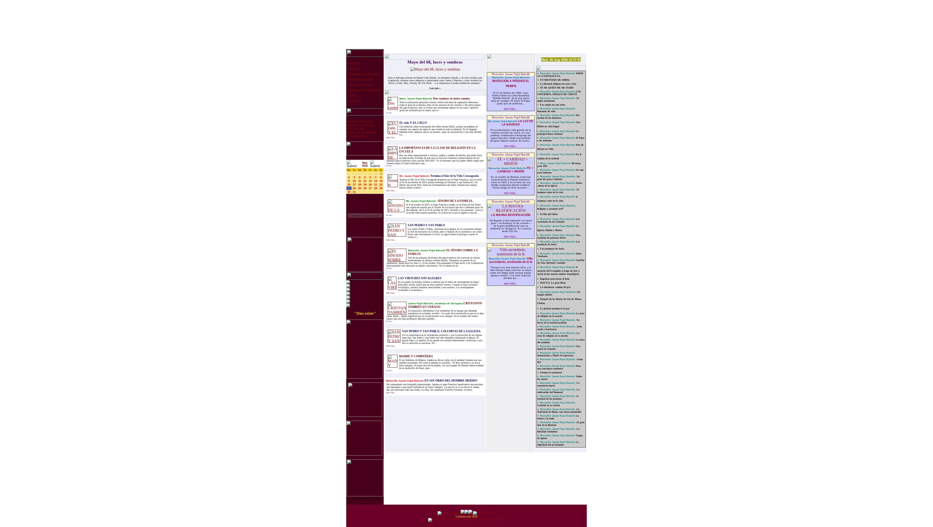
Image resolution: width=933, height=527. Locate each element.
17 (354, 184)
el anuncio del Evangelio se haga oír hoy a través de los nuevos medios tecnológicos (558, 270)
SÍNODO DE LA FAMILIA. (455, 201)
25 (359, 188)
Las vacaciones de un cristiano (558, 220)
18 (359, 184)
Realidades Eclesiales (363, 74)
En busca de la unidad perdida (558, 321)
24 (354, 188)
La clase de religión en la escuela (558, 334)
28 (375, 188)
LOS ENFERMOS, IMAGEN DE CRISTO (559, 93)
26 (364, 188)
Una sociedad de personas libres (558, 236)
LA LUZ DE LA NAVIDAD (517, 122)
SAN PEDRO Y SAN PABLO (426, 225)
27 (370, 188)
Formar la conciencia (550, 372)
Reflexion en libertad (362, 132)
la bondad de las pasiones (558, 397)
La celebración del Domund (558, 390)
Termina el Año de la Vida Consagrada (454, 176)
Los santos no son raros (552, 104)
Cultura (352, 95)
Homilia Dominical (360, 121)
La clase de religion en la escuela (560, 314)
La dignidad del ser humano (558, 443)
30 (348, 191)
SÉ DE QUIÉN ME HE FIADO (556, 87)
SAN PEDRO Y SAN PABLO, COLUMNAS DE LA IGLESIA (441, 331)
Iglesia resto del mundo (363, 90)
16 (348, 184)
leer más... (511, 109)
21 (375, 184)
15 (381, 180)
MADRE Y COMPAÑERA (416, 356)
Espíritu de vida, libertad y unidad (561, 261)
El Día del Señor (548, 214)
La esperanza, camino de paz (554, 287)
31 (354, 191)
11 (359, 180)
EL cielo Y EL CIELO (413, 123)
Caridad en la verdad (548, 405)
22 (381, 184)
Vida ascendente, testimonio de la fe (511, 260)
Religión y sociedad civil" (550, 208)
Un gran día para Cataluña (558, 177)
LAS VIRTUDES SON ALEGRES (419, 278)
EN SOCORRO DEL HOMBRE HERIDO (450, 380)
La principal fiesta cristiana (558, 132)
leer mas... (389, 113)
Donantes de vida (546, 111)
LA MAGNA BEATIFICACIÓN (510, 215)
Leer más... (435, 88)
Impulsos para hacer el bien (554, 278)
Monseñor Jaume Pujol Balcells (511, 74)
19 (364, 184)
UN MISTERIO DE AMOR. (554, 80)
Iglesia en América (360, 85)
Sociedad (354, 101)
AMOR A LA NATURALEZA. (560, 74)
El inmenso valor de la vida (558, 191)
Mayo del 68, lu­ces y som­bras (435, 62)
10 (354, 180)
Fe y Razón (356, 129)
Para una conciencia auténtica (559, 367)
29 (381, 188)
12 (364, 180)
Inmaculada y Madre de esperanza (555, 355)
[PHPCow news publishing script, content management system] (466, 519)
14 (375, 180)
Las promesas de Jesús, (552, 248)
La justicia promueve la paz (554, 308)
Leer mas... (390, 137)
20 (370, 184)
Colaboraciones (358, 136)
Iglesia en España (360, 79)
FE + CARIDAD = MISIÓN (515, 169)
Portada (353, 63)
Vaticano (353, 69)
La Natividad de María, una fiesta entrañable (559, 410)
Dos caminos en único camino (451, 98)
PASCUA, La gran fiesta (552, 282)
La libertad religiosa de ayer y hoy (557, 83)
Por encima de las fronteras (558, 116)
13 (370, 180)
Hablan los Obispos (361, 125)
